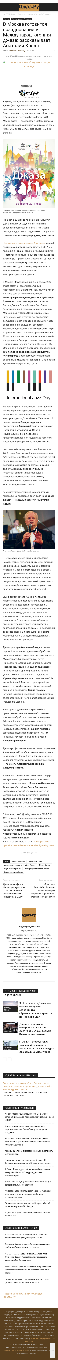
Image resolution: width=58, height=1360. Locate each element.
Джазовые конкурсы (8, 1048)
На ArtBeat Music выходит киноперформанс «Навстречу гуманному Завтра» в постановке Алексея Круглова (27, 1141)
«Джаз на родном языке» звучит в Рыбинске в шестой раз (28, 1214)
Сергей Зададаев (13, 1279)
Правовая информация (40, 1338)
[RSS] (19, 977)
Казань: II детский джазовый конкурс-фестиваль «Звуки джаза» (29, 1152)
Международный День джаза (37, 868)
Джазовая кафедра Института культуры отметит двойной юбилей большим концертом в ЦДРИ (14, 890)
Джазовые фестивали (13, 865)
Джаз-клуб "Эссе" (36, 861)
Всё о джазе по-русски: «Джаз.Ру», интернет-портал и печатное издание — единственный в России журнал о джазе (27, 1086)
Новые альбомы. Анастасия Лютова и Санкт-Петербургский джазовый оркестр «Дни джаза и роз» (26, 1256)
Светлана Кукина (13, 1244)
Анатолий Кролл (18, 861)
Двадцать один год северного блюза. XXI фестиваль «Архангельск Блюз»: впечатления (28, 1161)
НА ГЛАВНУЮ (9, 14)
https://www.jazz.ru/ (29, 931)
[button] (5, 7)
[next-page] (9, 1059)
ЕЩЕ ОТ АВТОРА (13, 995)
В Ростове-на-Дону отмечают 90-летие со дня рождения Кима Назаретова (28, 1183)
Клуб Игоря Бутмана (12, 868)
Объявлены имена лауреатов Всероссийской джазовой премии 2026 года (27, 1205)
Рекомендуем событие (13, 872)
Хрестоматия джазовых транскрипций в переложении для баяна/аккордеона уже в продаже (26, 1129)
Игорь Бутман (45, 865)
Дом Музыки (30, 865)
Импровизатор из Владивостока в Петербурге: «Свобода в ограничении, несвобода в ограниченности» (28, 1194)
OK (52, 1350)
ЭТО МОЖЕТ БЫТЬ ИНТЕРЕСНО (20, 991)
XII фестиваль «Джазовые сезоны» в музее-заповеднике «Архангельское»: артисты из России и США (30, 1117)
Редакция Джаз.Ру (17, 51)
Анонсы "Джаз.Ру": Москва (39, 14)
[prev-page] (5, 1059)
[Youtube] (38, 977)
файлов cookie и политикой (16, 1350)
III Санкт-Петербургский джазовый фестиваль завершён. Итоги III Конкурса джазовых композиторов (27, 1172)
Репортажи (8, 1031)
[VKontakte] (25, 977)
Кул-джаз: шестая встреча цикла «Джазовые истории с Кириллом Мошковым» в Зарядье (28, 1269)
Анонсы (21, 14)
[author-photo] (29, 922)
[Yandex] (32, 977)
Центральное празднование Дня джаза (24, 243)
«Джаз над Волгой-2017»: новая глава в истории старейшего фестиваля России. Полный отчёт (43, 890)
